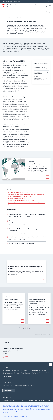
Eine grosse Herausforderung (38, 72)
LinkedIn (35, 385)
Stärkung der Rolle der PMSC (39, 68)
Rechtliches (5, 412)
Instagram (19, 385)
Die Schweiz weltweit (8, 400)
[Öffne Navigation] (49, 6)
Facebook (6, 385)
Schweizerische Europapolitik (37, 400)
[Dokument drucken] (46, 12)
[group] (13, 308)
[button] (23, 328)
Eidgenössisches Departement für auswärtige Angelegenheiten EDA (22, 5)
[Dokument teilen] (49, 12)
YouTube (27, 385)
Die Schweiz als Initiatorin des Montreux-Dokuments (39, 78)
